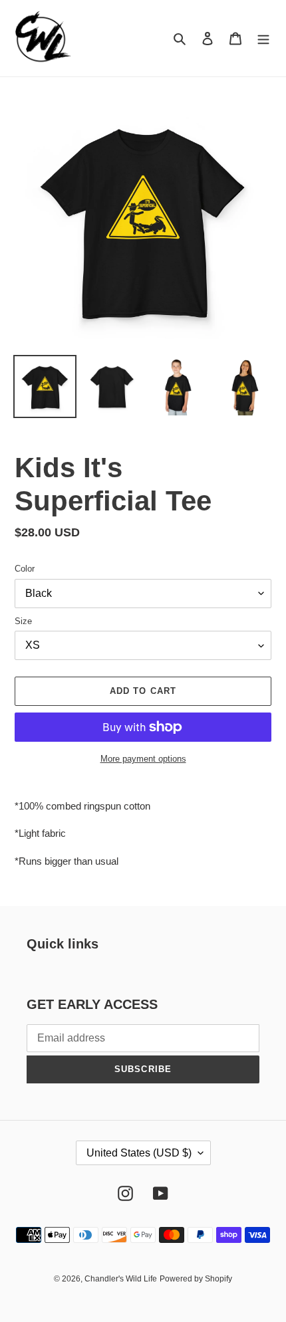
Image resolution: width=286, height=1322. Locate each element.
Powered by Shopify (196, 1278)
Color (25, 569)
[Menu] (263, 38)
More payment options (143, 759)
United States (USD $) (139, 1152)
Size (23, 621)
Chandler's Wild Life (120, 1278)
